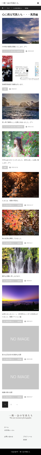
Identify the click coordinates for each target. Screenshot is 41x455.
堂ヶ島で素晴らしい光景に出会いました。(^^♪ (17, 122)
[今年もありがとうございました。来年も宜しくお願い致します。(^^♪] (20, 144)
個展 (5, 89)
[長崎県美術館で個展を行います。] (20, 68)
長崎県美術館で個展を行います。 (13, 84)
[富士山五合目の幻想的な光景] (20, 339)
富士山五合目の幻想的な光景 (11, 355)
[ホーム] (2, 6)
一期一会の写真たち (24, 452)
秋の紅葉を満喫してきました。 (12, 238)
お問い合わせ (8, 436)
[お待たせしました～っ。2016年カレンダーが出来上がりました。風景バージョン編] (20, 298)
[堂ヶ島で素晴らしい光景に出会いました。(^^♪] (20, 106)
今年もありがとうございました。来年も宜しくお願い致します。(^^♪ (20, 161)
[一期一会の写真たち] (17, 3)
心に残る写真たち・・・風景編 (12, 205)
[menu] (38, 3)
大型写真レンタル (9, 430)
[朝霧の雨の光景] (20, 376)
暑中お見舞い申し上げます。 (11, 276)
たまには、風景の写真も (10, 201)
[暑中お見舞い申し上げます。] (20, 260)
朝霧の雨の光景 (7, 392)
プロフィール (27, 436)
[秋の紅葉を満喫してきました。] (20, 222)
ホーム (6, 427)
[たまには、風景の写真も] (20, 185)
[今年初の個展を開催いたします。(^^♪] (20, 31)
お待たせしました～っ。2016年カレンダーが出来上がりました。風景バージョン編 (20, 315)
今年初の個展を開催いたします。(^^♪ (14, 47)
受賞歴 (25, 440)
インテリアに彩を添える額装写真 (13, 51)
